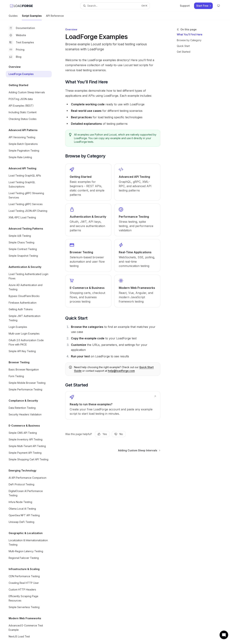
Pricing (20, 49)
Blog (18, 56)
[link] (88, 182)
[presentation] (32, 330)
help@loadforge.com (121, 370)
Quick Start (183, 45)
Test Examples (25, 42)
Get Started (183, 51)
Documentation (25, 27)
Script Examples (32, 15)
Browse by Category (189, 40)
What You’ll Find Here (189, 34)
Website (21, 35)
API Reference (55, 15)
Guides (13, 15)
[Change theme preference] (218, 6)
